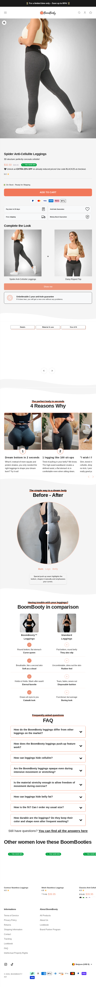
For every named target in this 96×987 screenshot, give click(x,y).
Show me (48, 286)
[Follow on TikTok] (12, 964)
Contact (7, 934)
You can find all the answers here (63, 831)
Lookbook (8, 944)
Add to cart (48, 192)
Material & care (48, 327)
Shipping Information (13, 929)
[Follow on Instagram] (5, 964)
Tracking (8, 939)
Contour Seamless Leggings (16, 888)
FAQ (6, 948)
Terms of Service (11, 915)
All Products (45, 915)
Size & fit (73, 327)
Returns (7, 925)
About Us (44, 920)
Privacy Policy (10, 920)
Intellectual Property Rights (16, 953)
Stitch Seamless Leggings (53, 888)
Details (22, 327)
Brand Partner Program (50, 929)
